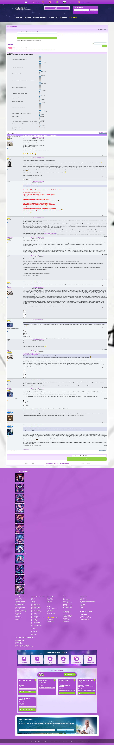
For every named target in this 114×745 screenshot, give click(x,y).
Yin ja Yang (65, 618)
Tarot (53, 2)
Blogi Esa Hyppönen (35, 610)
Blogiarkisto (82, 604)
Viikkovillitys (18, 598)
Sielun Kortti (65, 601)
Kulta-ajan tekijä (83, 599)
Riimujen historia (50, 611)
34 (16, 133)
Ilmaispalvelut (27, 17)
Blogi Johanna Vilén (35, 605)
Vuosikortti (65, 604)
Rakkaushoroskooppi (20, 607)
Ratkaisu (9, 287)
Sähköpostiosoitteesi (24, 728)
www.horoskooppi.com (26, 449)
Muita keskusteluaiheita (22, 50)
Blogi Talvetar (34, 619)
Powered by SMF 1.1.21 (51, 463)
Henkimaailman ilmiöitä (34, 50)
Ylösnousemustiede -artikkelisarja (87, 601)
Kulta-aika (86, 2)
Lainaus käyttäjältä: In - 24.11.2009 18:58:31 (30, 354)
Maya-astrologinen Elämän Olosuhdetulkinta (24, 646)
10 (14, 133)
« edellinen (100, 132)
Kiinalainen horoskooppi (20, 611)
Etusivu (28, 2)
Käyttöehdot (64, 741)
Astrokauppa (62, 8)
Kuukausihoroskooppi (20, 599)
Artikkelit (17, 614)
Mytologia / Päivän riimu (52, 608)
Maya (46, 2)
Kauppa (81, 607)
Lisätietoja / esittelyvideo (27, 689)
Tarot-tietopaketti (66, 599)
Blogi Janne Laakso (35, 623)
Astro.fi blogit (63, 17)
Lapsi (57, 17)
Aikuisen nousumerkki (20, 602)
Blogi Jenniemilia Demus (36, 625)
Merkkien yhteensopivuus (21, 610)
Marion (8, 137)
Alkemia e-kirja (18, 617)
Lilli (8, 423)
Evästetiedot (88, 741)
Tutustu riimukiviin (51, 613)
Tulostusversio (103, 450)
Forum (32, 626)
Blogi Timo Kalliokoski (36, 607)
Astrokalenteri (50, 8)
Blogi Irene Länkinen (35, 613)
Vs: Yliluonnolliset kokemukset (37, 137)
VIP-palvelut (74, 17)
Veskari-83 (9, 319)
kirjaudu (30, 31)
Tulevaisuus (35, 17)
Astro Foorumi (12, 27)
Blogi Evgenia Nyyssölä (36, 611)
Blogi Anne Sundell (35, 620)
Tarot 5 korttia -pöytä (67, 605)
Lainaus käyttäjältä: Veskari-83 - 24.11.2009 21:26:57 (31, 353)
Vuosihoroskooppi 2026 (20, 601)
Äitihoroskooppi (18, 605)
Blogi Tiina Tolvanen (35, 616)
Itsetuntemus (43, 17)
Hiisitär (8, 409)
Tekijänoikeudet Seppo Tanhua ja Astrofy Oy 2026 (33, 741)
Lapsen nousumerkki (19, 604)
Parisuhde (51, 17)
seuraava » (104, 132)
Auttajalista (17, 616)
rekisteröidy (35, 31)
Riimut (60, 2)
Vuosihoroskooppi (67, 616)
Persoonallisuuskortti (67, 602)
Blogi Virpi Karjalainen (36, 608)
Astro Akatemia (50, 621)
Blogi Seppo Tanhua (35, 604)
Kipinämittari (18, 608)
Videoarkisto (83, 605)
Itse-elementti (66, 621)
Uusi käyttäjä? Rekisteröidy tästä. (90, 11)
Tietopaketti (33, 628)
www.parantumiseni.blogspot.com (50, 233)
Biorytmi (33, 598)
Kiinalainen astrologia (71, 2)
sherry (8, 157)
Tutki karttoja (18, 17)
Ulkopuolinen (10, 217)
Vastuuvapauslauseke (72, 741)
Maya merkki (18, 613)
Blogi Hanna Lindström (36, 622)
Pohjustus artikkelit (84, 602)
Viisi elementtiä (66, 619)
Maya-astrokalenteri (19, 643)
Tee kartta (33, 633)
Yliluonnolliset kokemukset (48, 50)
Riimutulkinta (50, 610)
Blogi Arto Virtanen (35, 614)
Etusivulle (17, 619)
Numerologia (37, 2)
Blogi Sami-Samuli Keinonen (37, 617)
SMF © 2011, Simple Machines (63, 463)
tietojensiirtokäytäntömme (67, 725)
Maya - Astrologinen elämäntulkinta (22, 645)
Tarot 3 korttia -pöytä (67, 607)
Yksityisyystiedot (81, 741)
